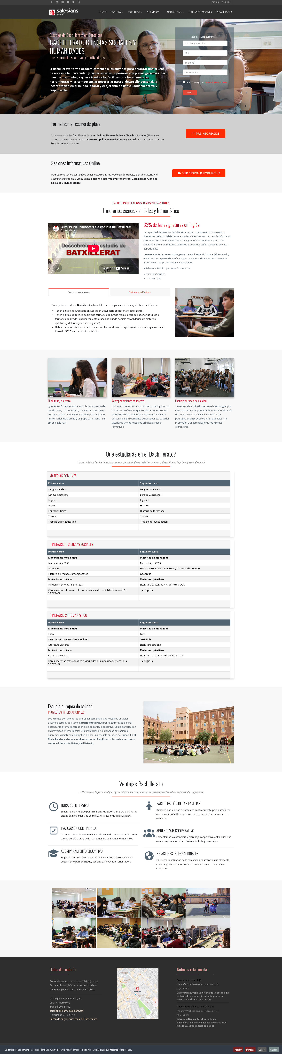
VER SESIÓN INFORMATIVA (201, 173)
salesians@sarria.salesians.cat (66, 1010)
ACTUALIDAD (174, 12)
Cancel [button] (262, 1049)
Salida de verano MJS (189, 980)
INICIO (103, 12)
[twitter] (57, 2)
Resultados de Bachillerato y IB (195, 1006)
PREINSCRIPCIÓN (207, 134)
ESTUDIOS (134, 12)
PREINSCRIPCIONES (200, 12)
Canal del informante (85, 1019)
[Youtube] (68, 2)
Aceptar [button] (238, 1049)
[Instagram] (62, 2)
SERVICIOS (153, 12)
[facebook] (52, 2)
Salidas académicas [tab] (140, 292)
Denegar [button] (250, 1049)
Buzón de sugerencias (62, 1019)
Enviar (189, 93)
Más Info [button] (273, 1049)
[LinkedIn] (73, 2)
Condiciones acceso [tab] (79, 292)
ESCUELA (115, 12)
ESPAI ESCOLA (224, 12)
